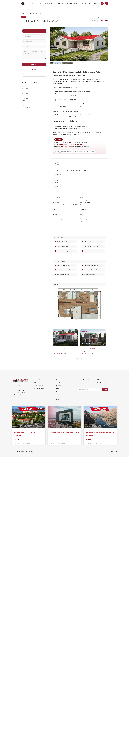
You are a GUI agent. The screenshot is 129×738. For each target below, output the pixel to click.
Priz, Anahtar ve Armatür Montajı (91, 251)
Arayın (34, 74)
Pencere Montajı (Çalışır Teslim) (91, 246)
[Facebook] (106, 3)
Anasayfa (40, 3)
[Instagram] (102, 3)
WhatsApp (34, 69)
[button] (79, 284)
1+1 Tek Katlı (25, 86)
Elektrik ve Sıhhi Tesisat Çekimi (64, 241)
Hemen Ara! (35, 31)
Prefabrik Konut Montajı (62, 251)
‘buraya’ (68, 132)
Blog (90, 3)
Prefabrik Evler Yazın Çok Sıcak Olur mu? (64, 433)
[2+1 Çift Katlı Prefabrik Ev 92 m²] (93, 337)
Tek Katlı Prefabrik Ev (70, 170)
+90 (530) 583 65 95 (88, 132)
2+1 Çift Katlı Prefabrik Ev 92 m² (90, 351)
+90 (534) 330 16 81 (79, 132)
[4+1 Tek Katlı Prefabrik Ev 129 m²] (65, 337)
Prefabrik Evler (48, 3)
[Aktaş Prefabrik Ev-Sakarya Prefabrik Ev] (27, 3)
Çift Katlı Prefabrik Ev (26, 103)
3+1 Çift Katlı (25, 93)
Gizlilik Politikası (60, 399)
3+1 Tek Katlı (60, 170)
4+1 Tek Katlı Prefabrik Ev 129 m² (63, 351)
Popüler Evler (25, 105)
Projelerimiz (60, 3)
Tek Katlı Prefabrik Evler (39, 385)
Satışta (81, 204)
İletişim (95, 3)
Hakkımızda (83, 3)
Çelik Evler (36, 391)
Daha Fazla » (17, 439)
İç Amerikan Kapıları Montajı (91, 241)
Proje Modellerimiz (38, 394)
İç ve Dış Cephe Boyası (62, 246)
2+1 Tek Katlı (25, 91)
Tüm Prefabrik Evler (81, 170)
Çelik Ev (23, 100)
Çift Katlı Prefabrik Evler (39, 388)
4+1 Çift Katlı (25, 98)
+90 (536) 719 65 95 (98, 132)
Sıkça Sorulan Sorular (72, 3)
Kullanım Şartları (60, 397)
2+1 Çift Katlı (25, 88)
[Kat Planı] (79, 304)
